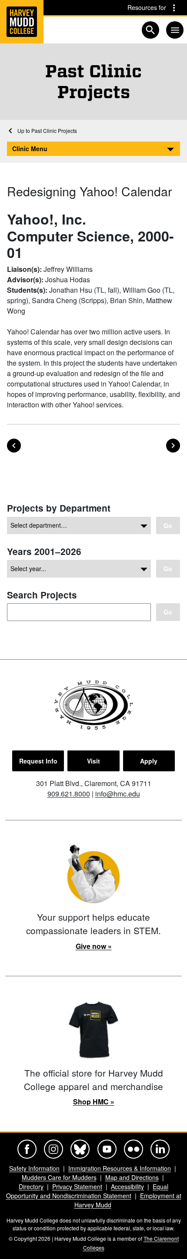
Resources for (146, 7)
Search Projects (42, 594)
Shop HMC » (93, 1102)
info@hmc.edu (117, 794)
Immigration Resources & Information (119, 1168)
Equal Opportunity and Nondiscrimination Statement (87, 1191)
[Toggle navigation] (175, 30)
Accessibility (127, 1186)
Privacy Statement (77, 1186)
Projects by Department (58, 508)
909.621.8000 (68, 794)
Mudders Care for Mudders (59, 1177)
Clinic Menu (29, 148)
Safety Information (34, 1168)
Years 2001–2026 (44, 551)
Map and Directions (132, 1177)
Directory (31, 1186)
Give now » (94, 946)
